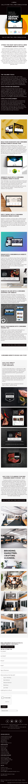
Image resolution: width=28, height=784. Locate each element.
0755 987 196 (9, 768)
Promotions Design (5, 753)
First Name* (3, 651)
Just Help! (6, 687)
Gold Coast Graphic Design (15, 780)
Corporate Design (5, 751)
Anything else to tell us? (6, 690)
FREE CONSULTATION (7, 646)
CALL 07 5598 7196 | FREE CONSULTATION (14, 345)
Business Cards (4, 746)
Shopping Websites (5, 738)
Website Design (4, 780)
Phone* (2, 660)
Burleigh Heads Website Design (8, 774)
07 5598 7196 (8, 4)
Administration (4, 775)
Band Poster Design (5, 760)
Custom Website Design (6, 737)
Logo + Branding (7, 677)
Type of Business (5, 670)
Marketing (6, 685)
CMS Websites (4, 740)
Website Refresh (7, 682)
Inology (2, 781)
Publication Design (5, 757)
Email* (2, 665)
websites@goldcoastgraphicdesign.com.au (10, 771)
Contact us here (4, 767)
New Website (7, 680)
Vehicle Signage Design (6, 758)
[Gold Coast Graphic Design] (14, 14)
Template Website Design (6, 736)
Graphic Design (4, 750)
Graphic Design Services (6, 742)
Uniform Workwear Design (6, 759)
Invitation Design (4, 762)
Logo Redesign (4, 749)
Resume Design (4, 763)
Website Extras (4, 741)
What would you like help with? (8, 675)
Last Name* (3, 656)
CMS (23, 780)
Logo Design (3, 747)
